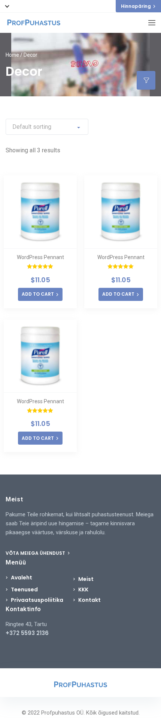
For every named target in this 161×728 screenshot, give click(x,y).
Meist (86, 579)
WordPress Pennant (40, 257)
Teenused (24, 589)
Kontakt (89, 600)
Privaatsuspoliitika (37, 600)
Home (12, 55)
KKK (83, 589)
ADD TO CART (38, 294)
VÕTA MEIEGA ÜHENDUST (36, 553)
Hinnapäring (136, 6)
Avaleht (21, 577)
